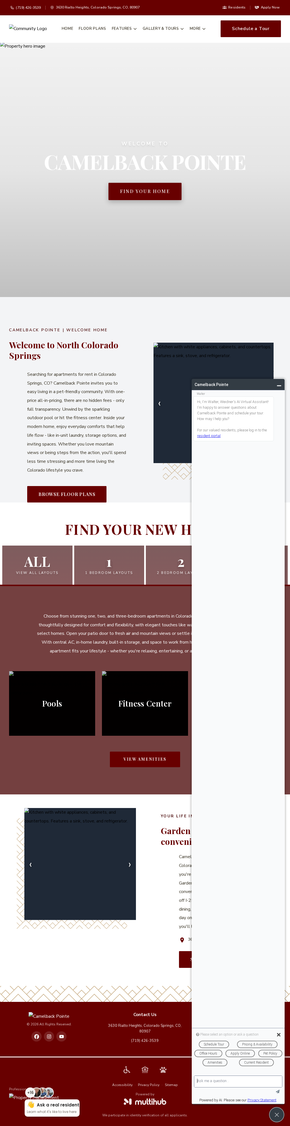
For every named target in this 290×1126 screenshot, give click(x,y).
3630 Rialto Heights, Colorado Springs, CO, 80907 (145, 1028)
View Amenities (144, 759)
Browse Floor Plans (67, 494)
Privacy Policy (148, 1085)
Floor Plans (92, 28)
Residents (237, 7)
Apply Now (270, 7)
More (195, 28)
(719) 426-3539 (28, 7)
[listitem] (36, 1036)
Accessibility (122, 1085)
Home (67, 28)
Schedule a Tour (251, 29)
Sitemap (171, 1085)
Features (122, 28)
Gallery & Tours (161, 28)
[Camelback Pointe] (49, 1016)
